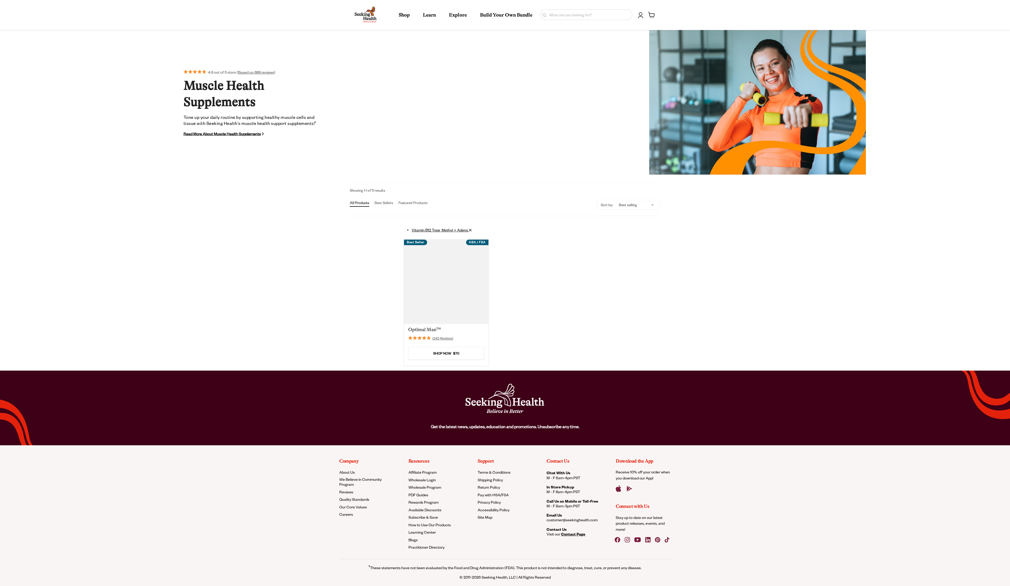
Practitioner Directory (426, 547)
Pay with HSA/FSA (493, 494)
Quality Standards (354, 499)
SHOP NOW (446, 353)
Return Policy (489, 487)
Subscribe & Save (423, 517)
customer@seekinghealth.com (572, 520)
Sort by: (607, 205)
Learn (429, 15)
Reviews (346, 491)
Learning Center (422, 532)
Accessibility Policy (493, 509)
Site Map (485, 517)
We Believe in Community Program (360, 482)
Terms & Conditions (494, 472)
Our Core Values (353, 506)
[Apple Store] (618, 488)
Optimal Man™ (424, 329)
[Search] (543, 14)
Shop (404, 15)
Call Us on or (572, 501)
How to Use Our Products (429, 524)
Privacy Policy (489, 502)
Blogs (413, 539)
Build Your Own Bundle (506, 15)
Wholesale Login (422, 479)
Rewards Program (423, 502)
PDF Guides (418, 494)
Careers (346, 514)
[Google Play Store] (629, 489)
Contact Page (573, 534)
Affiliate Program (422, 472)
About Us (347, 472)
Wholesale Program (424, 487)
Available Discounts (424, 509)
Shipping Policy (490, 479)
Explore (458, 15)
